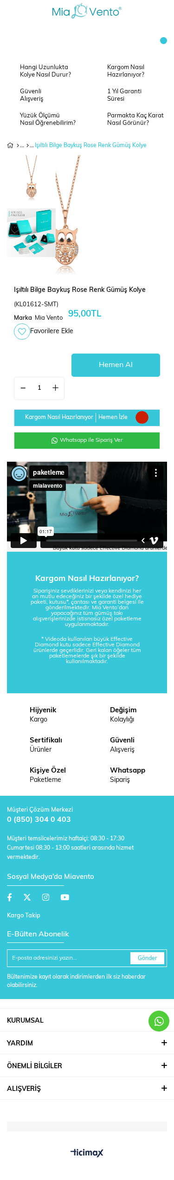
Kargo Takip (23, 916)
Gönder (147, 958)
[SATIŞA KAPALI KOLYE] (27, 145)
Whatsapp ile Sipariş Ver (90, 440)
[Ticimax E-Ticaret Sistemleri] (87, 1154)
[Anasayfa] (18, 145)
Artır (55, 388)
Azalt (23, 388)
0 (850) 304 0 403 (39, 820)
